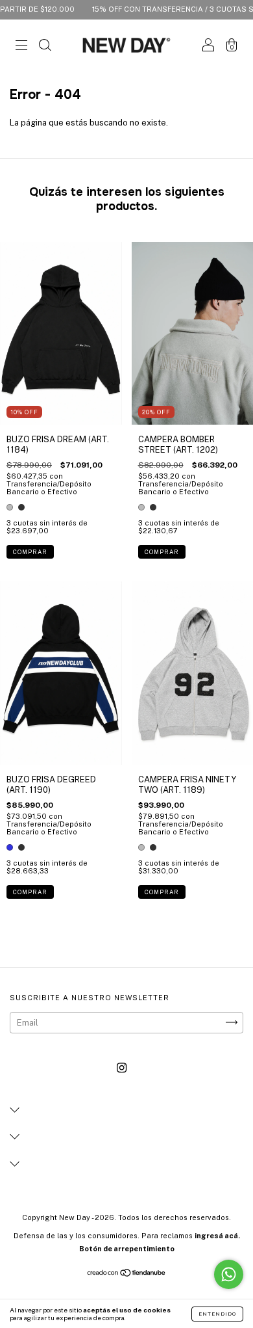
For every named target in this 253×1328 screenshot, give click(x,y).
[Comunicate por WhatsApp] (228, 1274)
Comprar (30, 551)
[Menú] (21, 47)
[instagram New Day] (122, 1067)
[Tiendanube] (126, 1274)
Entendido (217, 1313)
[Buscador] (44, 47)
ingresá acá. (217, 1236)
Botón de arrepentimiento (127, 1249)
